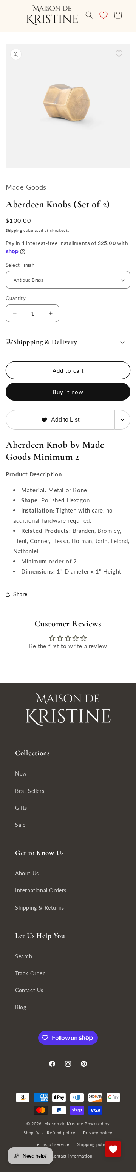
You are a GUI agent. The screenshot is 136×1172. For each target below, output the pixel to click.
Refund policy (61, 1132)
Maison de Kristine (64, 1123)
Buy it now (68, 392)
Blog (20, 1007)
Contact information (71, 1156)
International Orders (40, 890)
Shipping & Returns (39, 907)
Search (23, 956)
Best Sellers (29, 791)
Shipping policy (93, 1144)
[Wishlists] (113, 1149)
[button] (15, 15)
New (21, 773)
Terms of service (52, 1144)
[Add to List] (119, 53)
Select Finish (20, 265)
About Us (27, 873)
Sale (20, 825)
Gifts (21, 808)
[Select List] (122, 420)
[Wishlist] (103, 15)
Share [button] (20, 594)
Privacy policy (98, 1132)
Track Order (30, 973)
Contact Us (29, 990)
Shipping (14, 230)
